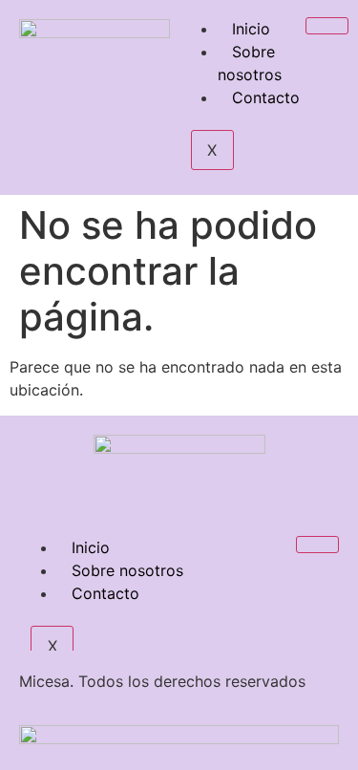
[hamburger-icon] (326, 25)
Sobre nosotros (250, 63)
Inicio (251, 28)
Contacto (266, 97)
